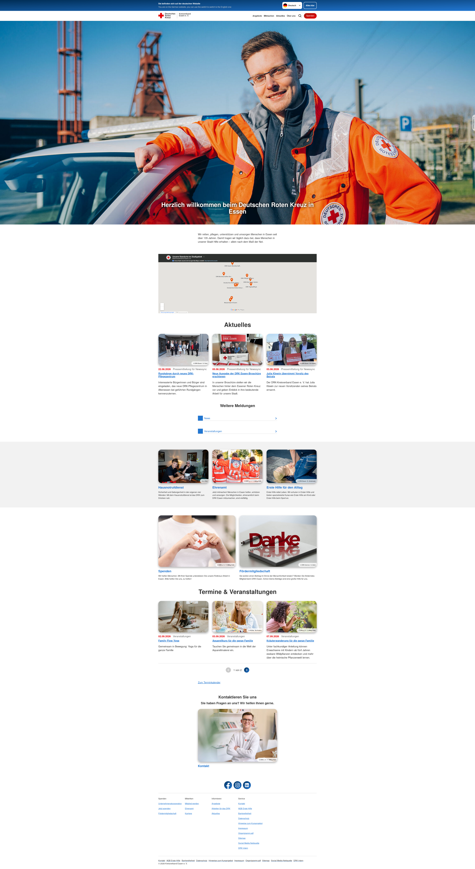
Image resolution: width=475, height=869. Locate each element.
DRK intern (243, 848)
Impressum (243, 828)
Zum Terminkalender (209, 682)
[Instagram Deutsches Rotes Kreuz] (237, 785)
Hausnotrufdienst (171, 487)
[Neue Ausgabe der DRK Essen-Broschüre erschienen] (237, 349)
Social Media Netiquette (248, 843)
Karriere (188, 813)
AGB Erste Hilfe (245, 808)
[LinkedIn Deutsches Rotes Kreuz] (247, 785)
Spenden (310, 15)
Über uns (291, 15)
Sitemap (242, 838)
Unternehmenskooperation (170, 803)
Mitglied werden (192, 803)
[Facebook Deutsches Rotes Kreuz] (228, 785)
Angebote (257, 15)
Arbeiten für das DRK (221, 808)
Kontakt (203, 766)
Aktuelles (280, 15)
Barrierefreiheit (244, 813)
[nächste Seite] (246, 670)
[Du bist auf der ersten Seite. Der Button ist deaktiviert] (228, 670)
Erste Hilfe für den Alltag (285, 487)
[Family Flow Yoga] (183, 616)
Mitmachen (269, 15)
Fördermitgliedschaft (254, 571)
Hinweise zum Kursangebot (250, 823)
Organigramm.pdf (245, 833)
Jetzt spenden (164, 808)
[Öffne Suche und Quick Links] (300, 16)
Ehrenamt (219, 487)
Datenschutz (243, 818)
